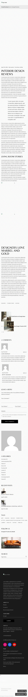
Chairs (3, 303)
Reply (25, 352)
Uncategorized (4, 476)
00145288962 (4, 690)
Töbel (3, 680)
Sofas (21, 67)
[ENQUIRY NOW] (25, 694)
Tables (2, 474)
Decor (2, 465)
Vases (2, 479)
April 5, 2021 (4, 497)
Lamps (2, 470)
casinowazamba (5, 461)
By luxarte (11, 67)
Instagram (3, 531)
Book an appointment (8, 609)
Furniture (6, 7)
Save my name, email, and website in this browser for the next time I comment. (14, 415)
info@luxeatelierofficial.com (9, 639)
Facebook (8, 531)
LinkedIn (13, 531)
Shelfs (9, 522)
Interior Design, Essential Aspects (11, 506)
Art (2, 518)
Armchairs (3, 459)
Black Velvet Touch (7, 494)
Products (5, 607)
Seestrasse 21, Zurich (6, 688)
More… (4, 666)
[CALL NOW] (25, 691)
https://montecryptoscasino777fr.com (14, 520)
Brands (5, 604)
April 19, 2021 (4, 67)
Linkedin (12, 696)
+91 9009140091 (7, 635)
